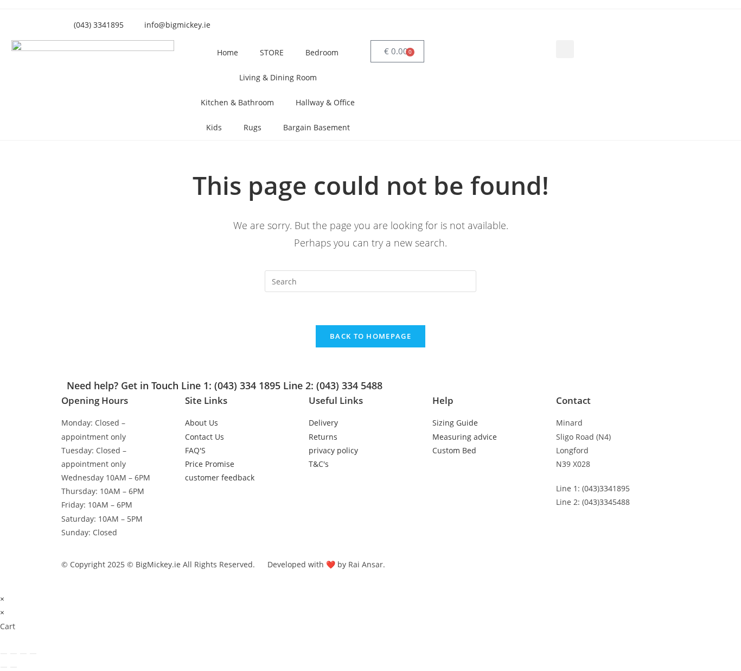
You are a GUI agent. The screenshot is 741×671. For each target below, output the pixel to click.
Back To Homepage (370, 336)
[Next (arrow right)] (13, 667)
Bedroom (321, 52)
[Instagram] (545, 22)
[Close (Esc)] (33, 654)
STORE (272, 52)
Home (227, 52)
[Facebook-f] (487, 22)
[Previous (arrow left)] (4, 667)
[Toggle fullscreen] (13, 654)
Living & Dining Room (278, 77)
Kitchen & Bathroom (237, 102)
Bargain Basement (316, 127)
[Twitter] (516, 22)
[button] (565, 49)
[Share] (23, 654)
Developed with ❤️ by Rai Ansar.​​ (326, 564)
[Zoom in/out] (4, 654)
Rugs (252, 127)
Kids (214, 127)
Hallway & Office (325, 102)
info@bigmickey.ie (589, 526)
